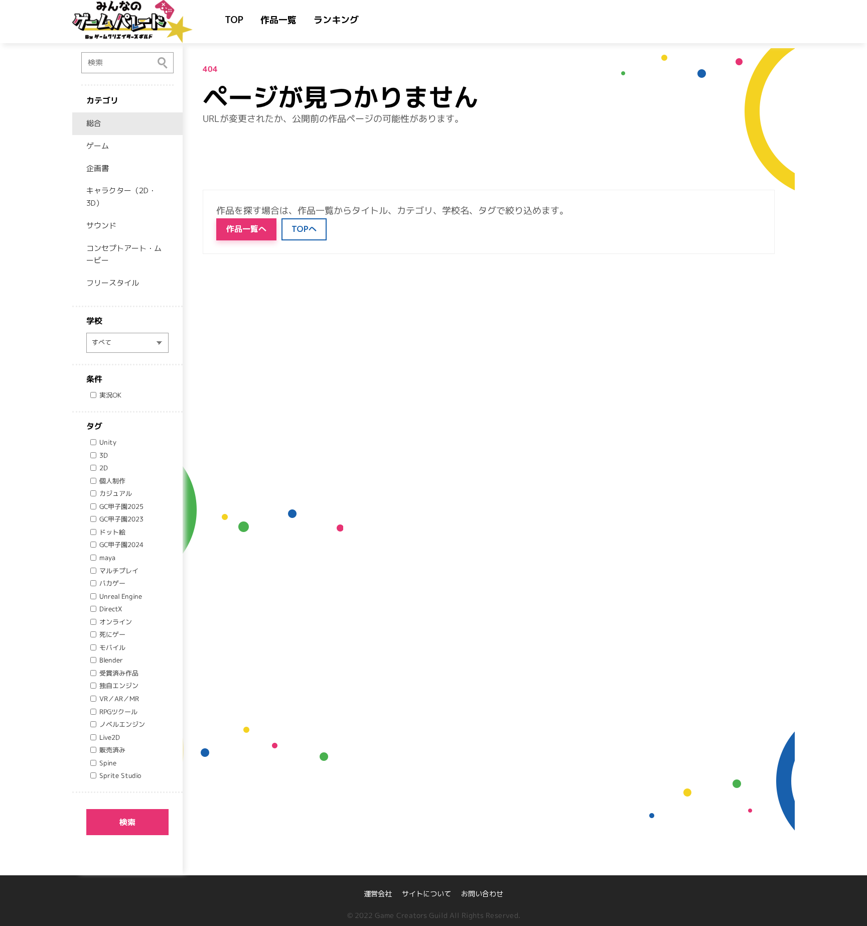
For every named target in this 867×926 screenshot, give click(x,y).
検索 (127, 822)
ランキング (336, 20)
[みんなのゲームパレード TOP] (142, 21)
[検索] (163, 62)
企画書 (97, 168)
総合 (93, 123)
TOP (234, 20)
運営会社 (378, 893)
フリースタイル (112, 283)
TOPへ (304, 228)
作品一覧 (278, 20)
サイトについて (426, 893)
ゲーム (97, 146)
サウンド (101, 225)
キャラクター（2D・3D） (121, 196)
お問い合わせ (482, 893)
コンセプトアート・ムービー (124, 254)
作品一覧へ (246, 228)
